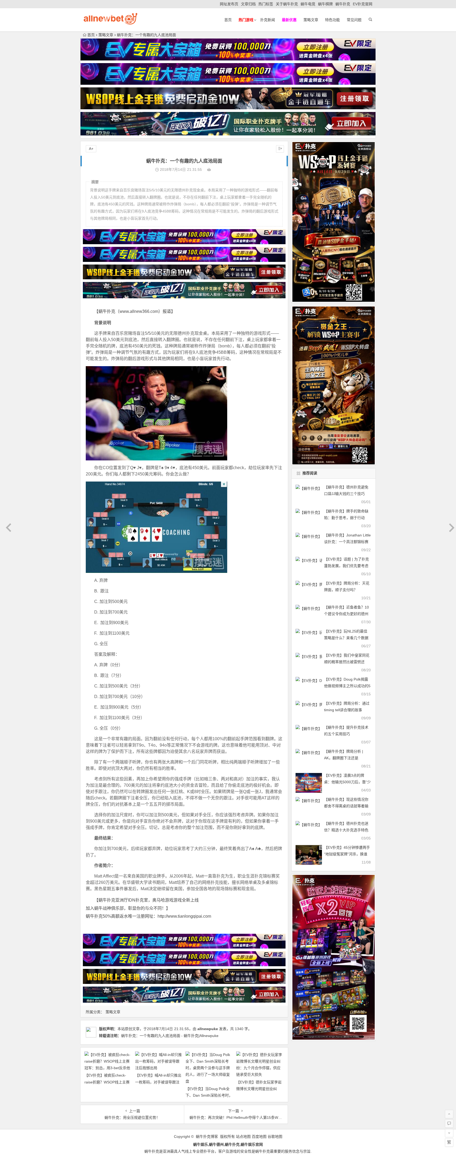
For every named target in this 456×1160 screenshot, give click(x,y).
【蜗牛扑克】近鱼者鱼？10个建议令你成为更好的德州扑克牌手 (346, 614)
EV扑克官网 (362, 4)
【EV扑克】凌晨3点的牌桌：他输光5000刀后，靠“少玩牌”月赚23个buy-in (347, 782)
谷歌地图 (275, 1136)
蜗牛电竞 (308, 4)
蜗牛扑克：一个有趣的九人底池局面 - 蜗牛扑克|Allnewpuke (169, 1036)
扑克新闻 (267, 20)
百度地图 (259, 1136)
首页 (228, 20)
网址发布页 (229, 4)
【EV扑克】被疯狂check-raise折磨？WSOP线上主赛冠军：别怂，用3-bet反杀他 (107, 1082)
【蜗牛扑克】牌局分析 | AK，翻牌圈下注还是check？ (343, 758)
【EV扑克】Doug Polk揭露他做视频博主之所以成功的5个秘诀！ (347, 686)
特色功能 (332, 20)
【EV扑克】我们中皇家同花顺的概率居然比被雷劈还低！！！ (346, 662)
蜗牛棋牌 (325, 4)
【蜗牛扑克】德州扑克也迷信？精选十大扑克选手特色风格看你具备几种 (346, 830)
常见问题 (354, 20)
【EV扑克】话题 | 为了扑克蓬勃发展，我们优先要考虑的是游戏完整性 (346, 565)
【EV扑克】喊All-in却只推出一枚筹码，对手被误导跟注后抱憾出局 (158, 1082)
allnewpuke (207, 1029)
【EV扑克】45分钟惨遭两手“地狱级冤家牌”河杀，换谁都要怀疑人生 (347, 854)
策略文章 (310, 20)
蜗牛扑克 (342, 4)
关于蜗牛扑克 (287, 4)
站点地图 (243, 1136)
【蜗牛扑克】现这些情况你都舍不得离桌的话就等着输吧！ (346, 806)
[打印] (209, 169)
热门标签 (265, 4)
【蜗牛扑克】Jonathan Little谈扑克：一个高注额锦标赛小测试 (347, 541)
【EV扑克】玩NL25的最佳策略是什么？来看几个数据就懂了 (346, 638)
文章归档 (248, 4)
